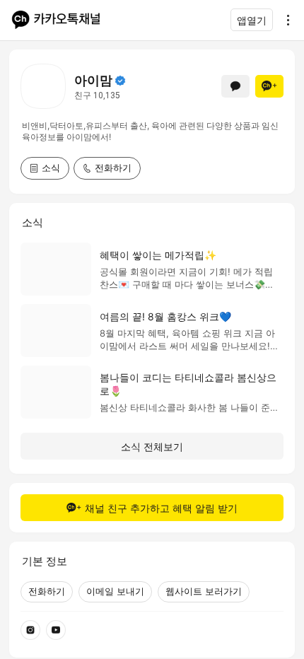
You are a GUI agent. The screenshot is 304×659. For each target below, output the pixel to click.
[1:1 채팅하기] (235, 86)
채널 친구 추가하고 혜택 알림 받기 (161, 508)
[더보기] (284, 19)
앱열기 (252, 20)
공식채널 (120, 80)
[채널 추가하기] (269, 86)
